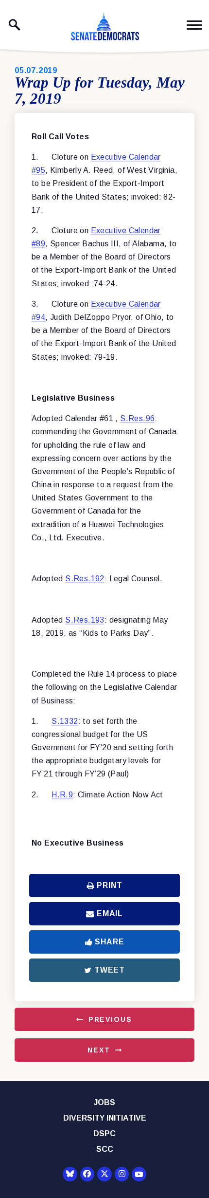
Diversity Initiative (104, 1118)
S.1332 (65, 721)
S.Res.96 (137, 418)
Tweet (109, 970)
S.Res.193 (84, 620)
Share (109, 942)
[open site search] (14, 25)
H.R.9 (62, 795)
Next (98, 1050)
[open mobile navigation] (194, 25)
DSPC (104, 1133)
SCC (104, 1149)
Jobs (104, 1102)
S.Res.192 (84, 578)
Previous (110, 1019)
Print (109, 885)
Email (110, 913)
